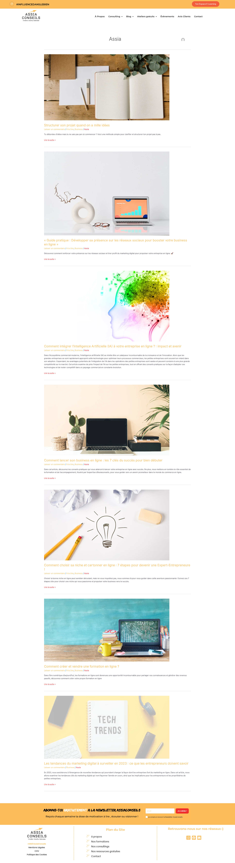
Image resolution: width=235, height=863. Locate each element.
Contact (198, 16)
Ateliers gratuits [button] (145, 16)
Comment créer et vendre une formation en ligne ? (81, 666)
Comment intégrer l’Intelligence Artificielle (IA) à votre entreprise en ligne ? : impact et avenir (112, 346)
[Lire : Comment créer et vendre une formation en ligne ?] (106, 630)
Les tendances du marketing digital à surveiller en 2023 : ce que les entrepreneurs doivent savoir (116, 763)
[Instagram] (12, 4)
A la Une (70, 129)
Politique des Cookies (37, 854)
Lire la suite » (50, 140)
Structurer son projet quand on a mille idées (77, 125)
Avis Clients (184, 16)
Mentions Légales (36, 847)
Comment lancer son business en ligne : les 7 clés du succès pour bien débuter (103, 460)
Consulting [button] (114, 16)
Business (79, 129)
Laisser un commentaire (54, 129)
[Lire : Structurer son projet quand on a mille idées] (106, 87)
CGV (37, 851)
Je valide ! (182, 811)
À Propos (100, 16)
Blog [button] (128, 16)
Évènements (167, 16)
